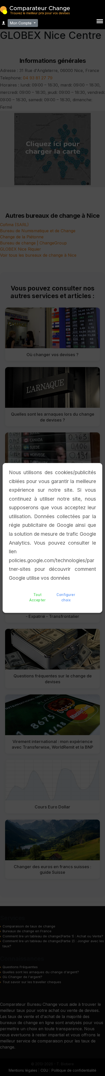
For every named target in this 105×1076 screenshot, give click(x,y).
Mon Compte (21, 23)
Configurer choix (66, 597)
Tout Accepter (37, 597)
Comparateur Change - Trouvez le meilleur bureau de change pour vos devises (35, 9)
